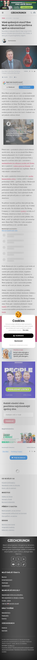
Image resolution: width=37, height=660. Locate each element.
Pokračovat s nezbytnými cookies (18, 345)
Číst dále (25, 330)
